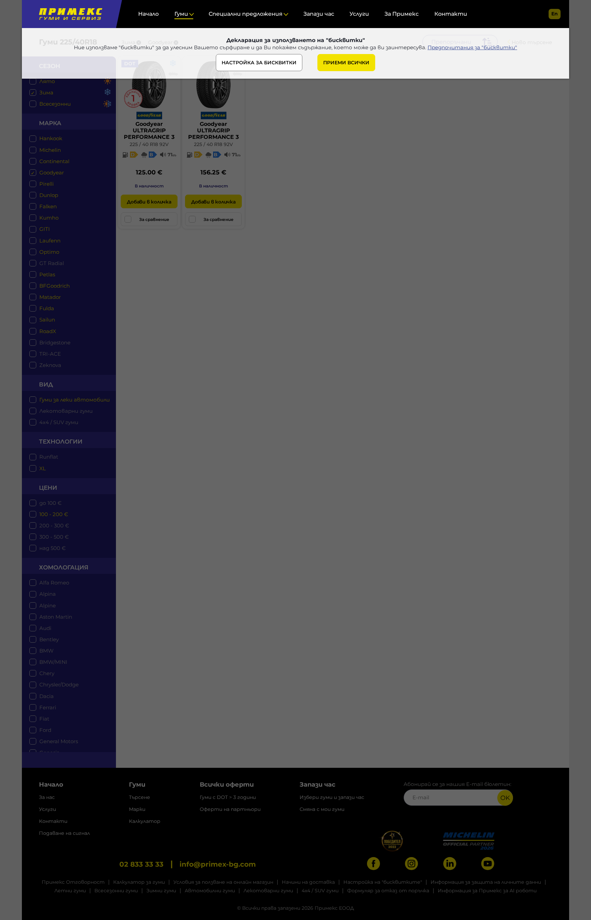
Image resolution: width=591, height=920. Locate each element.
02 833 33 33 (141, 864)
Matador (50, 297)
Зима (46, 92)
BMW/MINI (53, 662)
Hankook (50, 138)
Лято (47, 81)
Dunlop (48, 195)
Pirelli (46, 184)
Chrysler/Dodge (59, 684)
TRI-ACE (50, 354)
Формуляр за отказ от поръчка (388, 891)
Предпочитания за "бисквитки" (472, 47)
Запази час (318, 14)
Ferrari (47, 707)
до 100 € (50, 503)
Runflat (48, 457)
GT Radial (51, 263)
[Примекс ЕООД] (69, 14)
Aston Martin (55, 617)
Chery (46, 673)
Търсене (139, 797)
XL (42, 468)
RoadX (47, 331)
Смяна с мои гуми (322, 809)
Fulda (46, 308)
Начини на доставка (308, 882)
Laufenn (50, 240)
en (554, 14)
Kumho (48, 217)
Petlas (47, 274)
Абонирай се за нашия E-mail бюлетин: (457, 784)
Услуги (359, 14)
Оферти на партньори (230, 809)
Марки (137, 809)
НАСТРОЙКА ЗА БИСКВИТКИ (259, 63)
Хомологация (63, 567)
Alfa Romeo (54, 582)
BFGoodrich (54, 285)
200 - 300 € (54, 525)
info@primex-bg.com (218, 864)
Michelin (50, 150)
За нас (47, 797)
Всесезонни (55, 104)
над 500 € (52, 548)
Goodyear (51, 172)
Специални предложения (246, 14)
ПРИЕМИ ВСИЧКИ (346, 63)
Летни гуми (70, 891)
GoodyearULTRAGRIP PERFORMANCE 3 (149, 130)
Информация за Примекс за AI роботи (487, 891)
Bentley (49, 639)
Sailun (47, 319)
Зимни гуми (161, 891)
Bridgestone (54, 342)
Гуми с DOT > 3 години (228, 797)
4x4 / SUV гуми (58, 422)
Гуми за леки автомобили (74, 399)
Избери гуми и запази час (332, 797)
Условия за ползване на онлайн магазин (223, 882)
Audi (45, 628)
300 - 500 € (54, 537)
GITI (44, 229)
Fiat (44, 718)
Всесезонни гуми (116, 891)
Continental (54, 161)
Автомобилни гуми (210, 891)
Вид (46, 384)
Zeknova (50, 365)
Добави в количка (149, 202)
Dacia (46, 696)
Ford (45, 730)
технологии (60, 441)
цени (48, 487)
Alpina (47, 594)
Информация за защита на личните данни (486, 882)
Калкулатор (144, 821)
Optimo (49, 252)
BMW (46, 650)
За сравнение (154, 219)
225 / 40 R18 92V (149, 144)
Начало (148, 14)
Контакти (450, 14)
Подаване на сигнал (64, 833)
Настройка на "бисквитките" (382, 882)
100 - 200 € (53, 514)
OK (505, 798)
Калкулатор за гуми (139, 882)
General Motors (58, 741)
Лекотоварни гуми (66, 411)
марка (50, 123)
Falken (48, 206)
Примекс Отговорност (73, 882)
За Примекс (401, 14)
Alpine (47, 605)
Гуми (181, 14)
